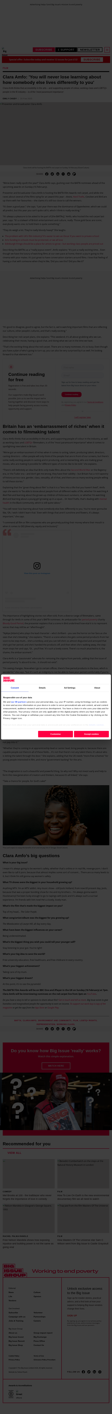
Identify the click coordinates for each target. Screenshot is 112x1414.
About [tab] (97, 688)
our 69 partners (19, 702)
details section (96, 725)
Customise (55, 734)
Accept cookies (91, 734)
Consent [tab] (15, 688)
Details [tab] (42, 688)
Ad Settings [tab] (69, 688)
